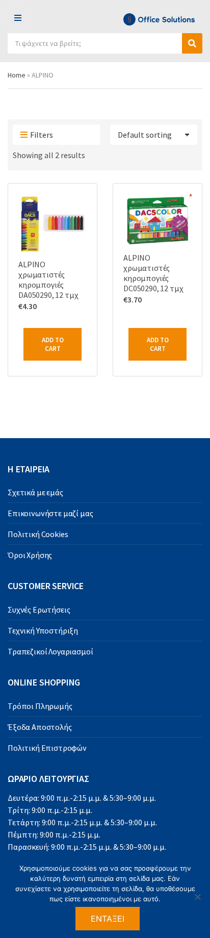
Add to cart (53, 344)
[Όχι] (197, 897)
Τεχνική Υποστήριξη (43, 630)
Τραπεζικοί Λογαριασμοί (50, 651)
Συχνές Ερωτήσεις (39, 609)
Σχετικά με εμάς (35, 492)
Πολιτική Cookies (38, 534)
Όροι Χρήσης (30, 555)
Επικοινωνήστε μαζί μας (50, 513)
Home (16, 75)
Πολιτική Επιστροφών (47, 748)
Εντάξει (108, 919)
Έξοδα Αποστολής (40, 727)
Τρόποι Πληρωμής (40, 706)
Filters (41, 135)
